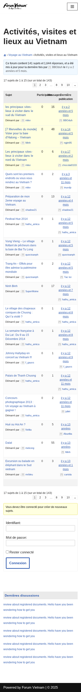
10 (68, 85)
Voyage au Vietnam (20, 55)
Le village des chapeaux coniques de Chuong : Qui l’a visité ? (20, 312)
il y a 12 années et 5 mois (65, 223)
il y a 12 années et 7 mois (65, 290)
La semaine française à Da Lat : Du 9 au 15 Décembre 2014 (19, 335)
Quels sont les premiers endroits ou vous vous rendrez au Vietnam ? (19, 178)
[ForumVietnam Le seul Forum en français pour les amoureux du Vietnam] (16, 6)
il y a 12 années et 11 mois (66, 379)
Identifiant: (13, 523)
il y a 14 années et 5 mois (65, 133)
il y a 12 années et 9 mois (65, 357)
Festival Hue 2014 (16, 218)
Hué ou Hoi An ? (15, 424)
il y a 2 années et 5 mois (65, 111)
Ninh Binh (11, 286)
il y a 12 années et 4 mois (65, 200)
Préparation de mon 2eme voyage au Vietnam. (17, 200)
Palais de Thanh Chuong (20, 375)
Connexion (17, 563)
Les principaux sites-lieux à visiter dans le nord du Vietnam (19, 155)
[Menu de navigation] (72, 6)
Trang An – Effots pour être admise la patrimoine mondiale (20, 267)
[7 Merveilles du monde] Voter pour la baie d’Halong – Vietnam (21, 133)
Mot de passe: (16, 537)
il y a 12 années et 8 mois (65, 312)
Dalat (8, 442)
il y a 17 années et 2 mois (65, 155)
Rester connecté (21, 552)
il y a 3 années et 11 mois (66, 178)
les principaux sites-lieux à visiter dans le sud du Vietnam (19, 111)
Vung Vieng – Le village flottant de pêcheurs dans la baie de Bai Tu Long (20, 245)
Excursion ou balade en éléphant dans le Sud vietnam (19, 465)
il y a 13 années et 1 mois (65, 465)
